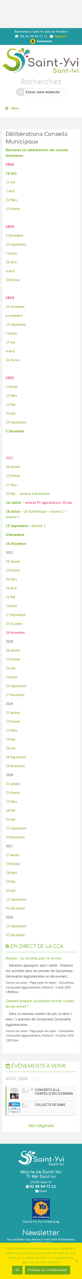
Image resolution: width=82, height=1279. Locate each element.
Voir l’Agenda (41, 1125)
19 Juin (10, 668)
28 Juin (10, 748)
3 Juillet (11, 677)
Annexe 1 (57, 511)
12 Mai (10, 404)
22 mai (10, 182)
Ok (17, 1270)
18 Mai (10, 810)
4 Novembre (15, 535)
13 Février (13, 209)
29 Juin (10, 819)
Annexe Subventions (35, 493)
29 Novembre (15, 766)
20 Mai (10, 493)
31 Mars (11, 395)
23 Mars (11, 801)
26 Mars (11, 579)
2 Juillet (11, 606)
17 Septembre (16, 615)
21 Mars (11, 200)
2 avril (10, 191)
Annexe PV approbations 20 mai (49, 502)
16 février (13, 360)
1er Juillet (13, 502)
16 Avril (11, 588)
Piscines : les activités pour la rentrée (33, 958)
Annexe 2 (13, 517)
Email (43, 1191)
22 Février (13, 721)
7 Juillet (11, 253)
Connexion (44, 41)
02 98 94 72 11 (43, 1186)
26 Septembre (16, 244)
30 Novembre (15, 837)
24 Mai (10, 739)
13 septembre (16, 324)
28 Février (13, 280)
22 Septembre (16, 899)
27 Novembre (15, 695)
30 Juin (10, 413)
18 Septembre (16, 757)
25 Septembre (16, 686)
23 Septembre (17, 526)
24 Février (13, 864)
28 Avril (11, 262)
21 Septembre (16, 828)
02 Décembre (15, 935)
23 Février (13, 792)
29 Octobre (14, 623)
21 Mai (10, 597)
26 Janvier (13, 784)
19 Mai (10, 881)
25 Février (13, 475)
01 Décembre (15, 908)
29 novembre (15, 306)
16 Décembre (16, 543)
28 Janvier (13, 467)
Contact (61, 36)
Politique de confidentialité (47, 1270)
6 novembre (14, 315)
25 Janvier (13, 712)
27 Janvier (13, 855)
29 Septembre (16, 422)
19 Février (13, 570)
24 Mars (11, 873)
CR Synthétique (35, 511)
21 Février (13, 659)
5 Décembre (14, 235)
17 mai (10, 342)
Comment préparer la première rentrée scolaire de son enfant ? (40, 1004)
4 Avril (10, 271)
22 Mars (11, 730)
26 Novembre (15, 632)
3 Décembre (15, 431)
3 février (12, 387)
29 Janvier (13, 561)
